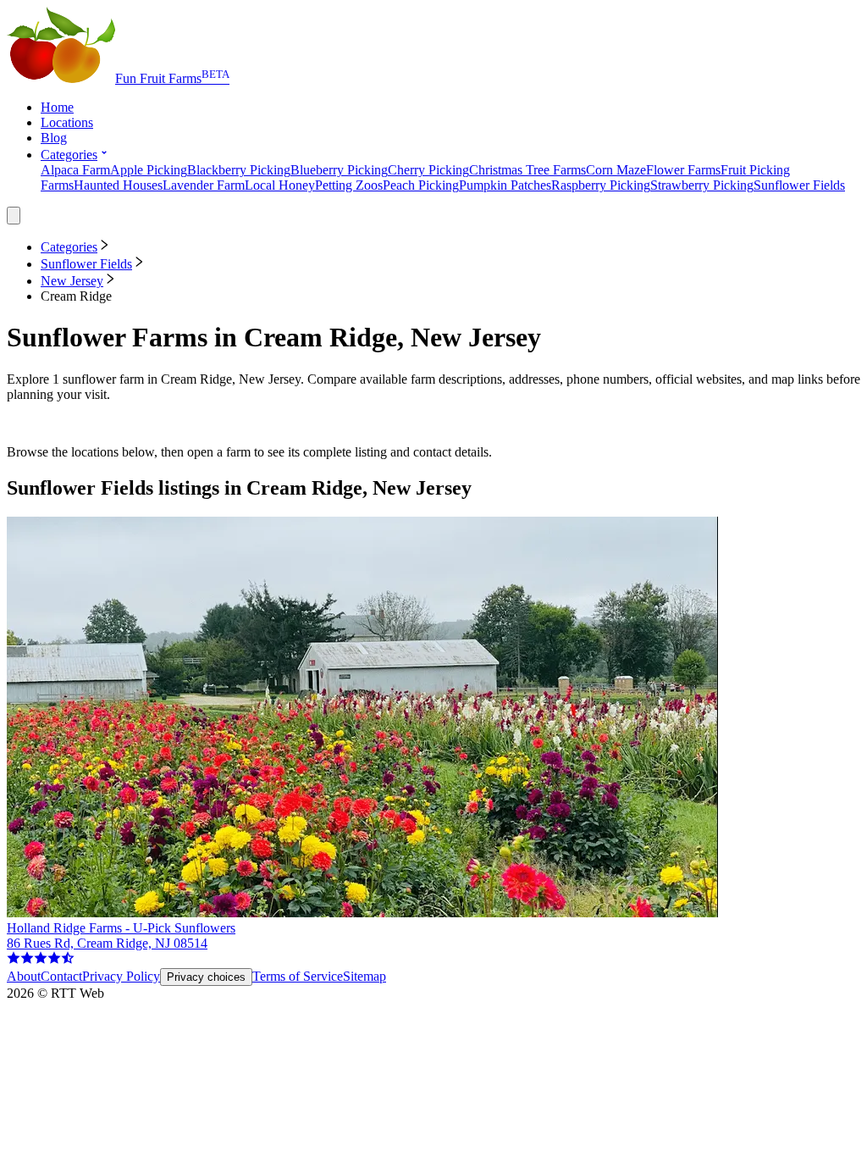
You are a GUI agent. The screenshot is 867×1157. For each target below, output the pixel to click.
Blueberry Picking (339, 170)
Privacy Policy (121, 976)
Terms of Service (297, 976)
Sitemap (364, 976)
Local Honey (280, 185)
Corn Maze (616, 170)
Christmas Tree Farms (527, 170)
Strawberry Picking (702, 185)
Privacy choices (206, 977)
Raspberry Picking (600, 185)
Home (57, 107)
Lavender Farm (204, 185)
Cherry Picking (428, 170)
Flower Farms (683, 170)
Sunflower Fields (799, 185)
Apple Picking (148, 170)
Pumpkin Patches (505, 185)
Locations (67, 122)
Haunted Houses (118, 185)
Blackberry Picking (238, 170)
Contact (61, 976)
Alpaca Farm (75, 170)
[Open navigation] (13, 215)
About (24, 976)
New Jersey (72, 281)
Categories (69, 154)
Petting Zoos (349, 185)
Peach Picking (421, 185)
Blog (54, 137)
